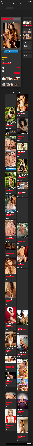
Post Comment (17, 73)
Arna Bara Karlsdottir (8, 381)
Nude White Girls (9, 77)
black (6, 300)
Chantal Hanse (8, 425)
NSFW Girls (3, 1)
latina (23, 152)
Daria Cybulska (8, 125)
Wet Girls (8, 218)
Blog (18, 3)
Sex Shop (3, 5)
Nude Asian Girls (9, 329)
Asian (7, 325)
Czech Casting (26, 46)
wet (9, 215)
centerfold (19, 436)
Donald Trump (20, 328)
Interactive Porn (27, 3)
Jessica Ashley (23, 436)
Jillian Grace (19, 264)
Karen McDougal (20, 329)
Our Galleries (14, 3)
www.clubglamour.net (9, 83)
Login (30, 1)
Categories (8, 3)
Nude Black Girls (9, 304)
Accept (29, 443)
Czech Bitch (25, 45)
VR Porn (21, 3)
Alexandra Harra (8, 238)
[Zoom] (10, 19)
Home (3, 3)
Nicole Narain (10, 300)
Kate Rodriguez (20, 152)
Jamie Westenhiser (5, 63)
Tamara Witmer (23, 113)
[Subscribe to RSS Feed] (5, 8)
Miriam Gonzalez (8, 253)
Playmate (9, 63)
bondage (9, 325)
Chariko (12, 425)
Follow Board (18, 77)
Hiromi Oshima (8, 326)
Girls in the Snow (21, 196)
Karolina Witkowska (8, 350)
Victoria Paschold (23, 354)
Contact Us (26, 55)
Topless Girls (8, 241)
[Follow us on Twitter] (3, 8)
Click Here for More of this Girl (11, 51)
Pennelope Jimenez (22, 192)
